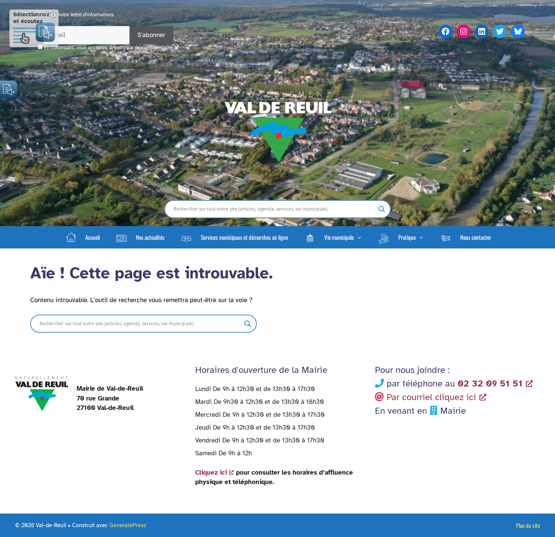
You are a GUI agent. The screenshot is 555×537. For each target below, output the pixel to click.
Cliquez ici (211, 472)
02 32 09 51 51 (490, 383)
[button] (333, 237)
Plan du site (528, 525)
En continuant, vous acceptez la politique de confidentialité (108, 48)
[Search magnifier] (381, 209)
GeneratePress (127, 525)
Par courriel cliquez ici (431, 397)
